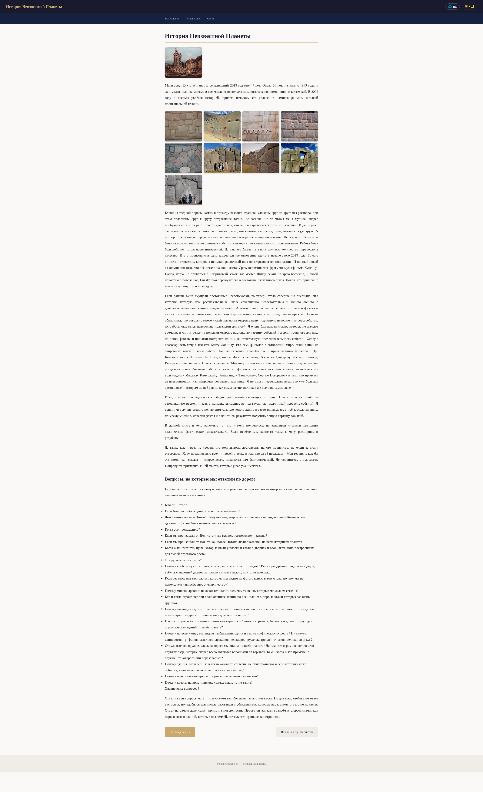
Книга (210, 18)
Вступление (172, 18)
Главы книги (193, 18)
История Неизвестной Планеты (34, 6)
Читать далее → (180, 732)
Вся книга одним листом (297, 732)
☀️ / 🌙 (469, 6)
